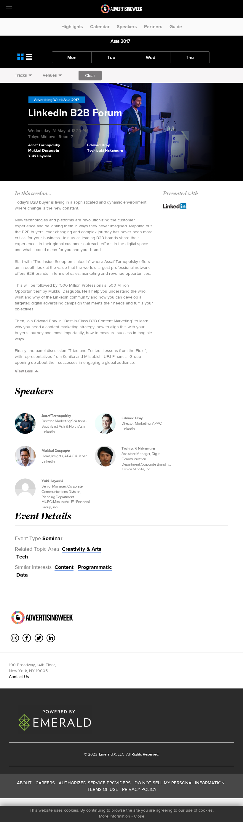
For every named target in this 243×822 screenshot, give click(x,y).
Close (139, 816)
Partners (153, 26)
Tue (111, 57)
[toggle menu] (9, 9)
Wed (150, 57)
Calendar (100, 26)
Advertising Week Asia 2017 (56, 100)
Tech (22, 557)
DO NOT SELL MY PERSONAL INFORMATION (180, 782)
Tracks (21, 75)
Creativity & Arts (81, 549)
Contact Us (19, 676)
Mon (71, 57)
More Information (114, 816)
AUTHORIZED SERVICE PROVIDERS (95, 782)
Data (22, 575)
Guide (176, 26)
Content (64, 567)
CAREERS (45, 782)
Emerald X (107, 754)
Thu (190, 57)
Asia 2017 (120, 41)
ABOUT (24, 782)
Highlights (72, 26)
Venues (50, 75)
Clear (90, 75)
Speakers (127, 26)
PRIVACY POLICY (139, 789)
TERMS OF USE (102, 789)
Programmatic (95, 567)
